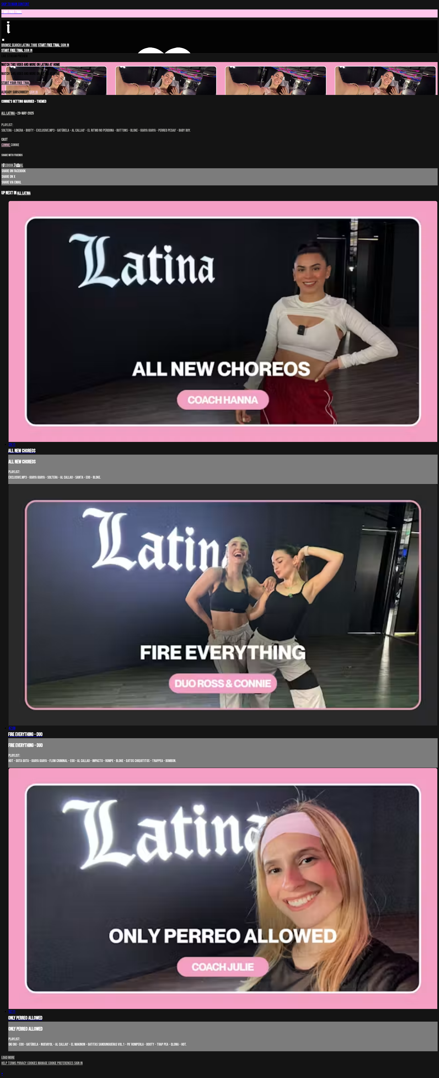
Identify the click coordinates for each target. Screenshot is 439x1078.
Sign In (28, 50)
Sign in (65, 45)
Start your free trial (15, 83)
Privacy (22, 1063)
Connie (6, 145)
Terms (12, 1063)
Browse (6, 45)
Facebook (7, 165)
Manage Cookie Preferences (56, 1063)
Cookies (32, 1063)
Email (19, 165)
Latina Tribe (29, 45)
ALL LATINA (8, 113)
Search (16, 45)
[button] (3, 40)
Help (4, 1063)
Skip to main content (15, 4)
